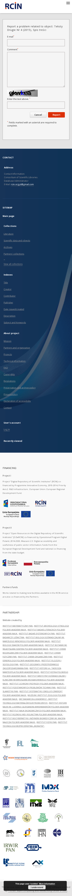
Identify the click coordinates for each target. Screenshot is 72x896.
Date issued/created (14, 309)
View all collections (13, 264)
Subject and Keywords (15, 322)
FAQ (6, 367)
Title (6, 282)
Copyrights (9, 374)
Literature (8, 233)
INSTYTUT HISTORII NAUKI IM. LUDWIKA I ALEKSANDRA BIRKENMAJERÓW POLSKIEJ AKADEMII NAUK (36, 707)
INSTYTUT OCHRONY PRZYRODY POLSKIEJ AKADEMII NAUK (36, 683)
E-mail (10, 36)
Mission (7, 341)
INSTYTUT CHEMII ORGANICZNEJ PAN (35, 656)
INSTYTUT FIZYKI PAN (47, 722)
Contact (8, 407)
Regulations (9, 381)
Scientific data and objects (17, 240)
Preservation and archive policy (19, 387)
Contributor (10, 295)
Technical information (15, 361)
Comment (12, 49)
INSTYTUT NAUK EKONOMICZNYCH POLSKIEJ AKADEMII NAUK (37, 710)
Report (56, 114)
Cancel (38, 114)
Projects (8, 354)
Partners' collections (14, 253)
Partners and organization (17, 347)
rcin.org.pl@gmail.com (22, 184)
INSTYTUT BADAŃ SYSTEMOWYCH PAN (37, 633)
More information (47, 883)
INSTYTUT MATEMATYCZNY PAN (18, 625)
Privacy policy (10, 394)
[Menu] (68, 3)
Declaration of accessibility (17, 401)
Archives (8, 247)
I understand (37, 887)
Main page (8, 216)
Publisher (8, 302)
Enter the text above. (18, 99)
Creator (8, 289)
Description (9, 315)
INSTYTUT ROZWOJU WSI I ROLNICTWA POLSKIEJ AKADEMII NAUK (33, 714)
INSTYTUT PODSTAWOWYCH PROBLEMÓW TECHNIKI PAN (29, 687)
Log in (7, 429)
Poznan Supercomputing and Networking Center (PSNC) (37, 890)
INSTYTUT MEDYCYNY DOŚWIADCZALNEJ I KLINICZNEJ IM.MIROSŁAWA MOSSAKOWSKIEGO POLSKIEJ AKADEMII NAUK (34, 680)
